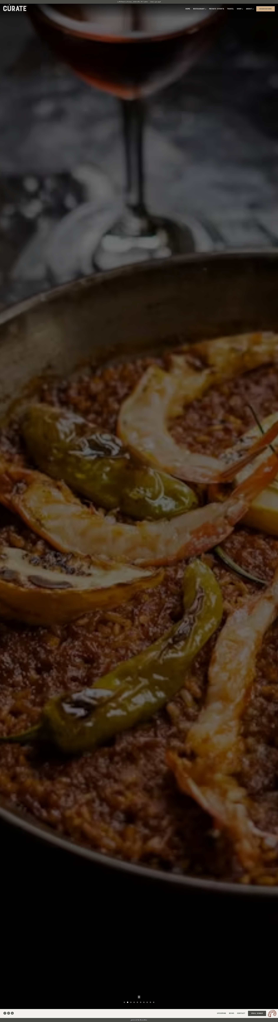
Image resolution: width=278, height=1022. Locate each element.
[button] (180, 484)
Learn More (161, 521)
